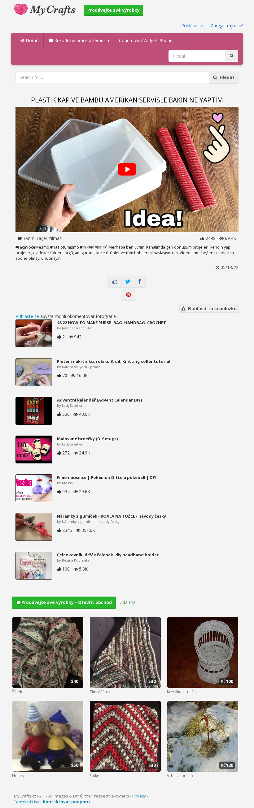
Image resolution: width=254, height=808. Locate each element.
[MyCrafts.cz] (45, 8)
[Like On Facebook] (114, 282)
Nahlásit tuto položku (211, 308)
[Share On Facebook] (140, 282)
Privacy (139, 796)
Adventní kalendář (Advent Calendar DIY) (99, 400)
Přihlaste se (27, 316)
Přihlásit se (192, 25)
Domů (31, 40)
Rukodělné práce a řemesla (81, 40)
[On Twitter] (127, 282)
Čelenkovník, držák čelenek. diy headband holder (108, 555)
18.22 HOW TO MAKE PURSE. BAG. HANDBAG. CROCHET (111, 322)
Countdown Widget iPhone (146, 40)
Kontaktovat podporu (66, 802)
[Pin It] (128, 295)
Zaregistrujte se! (227, 25)
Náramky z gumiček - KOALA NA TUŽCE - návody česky (111, 516)
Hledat (225, 77)
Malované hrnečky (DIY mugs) (87, 438)
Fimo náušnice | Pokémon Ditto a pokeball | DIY (106, 477)
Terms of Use (27, 802)
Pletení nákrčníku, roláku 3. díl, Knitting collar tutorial (113, 361)
